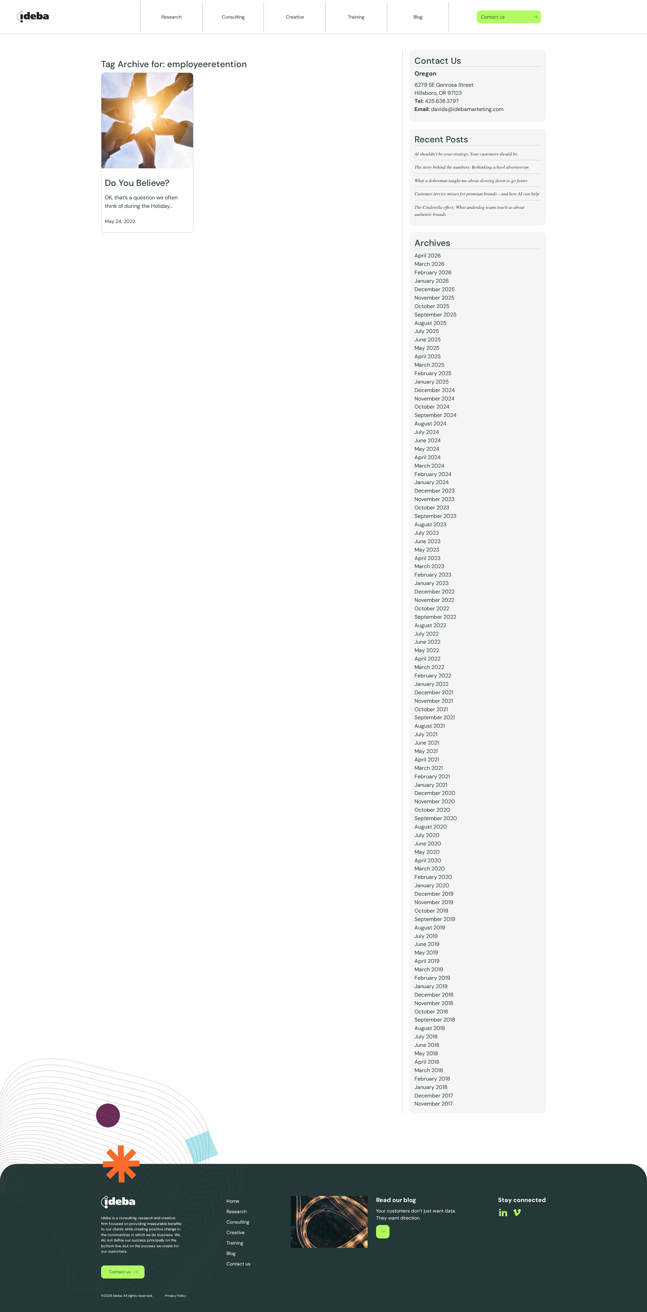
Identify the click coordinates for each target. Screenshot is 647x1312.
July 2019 (426, 936)
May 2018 (426, 1053)
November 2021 (433, 700)
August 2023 (430, 524)
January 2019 (431, 986)
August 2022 (430, 625)
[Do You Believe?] (147, 120)
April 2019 (426, 961)
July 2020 (426, 835)
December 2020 (434, 793)
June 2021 (426, 742)
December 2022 (434, 591)
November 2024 (434, 398)
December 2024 (434, 390)
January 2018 (431, 1087)
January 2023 (431, 583)
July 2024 (426, 432)
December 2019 (434, 893)
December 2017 (433, 1095)
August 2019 (429, 927)
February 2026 (433, 272)
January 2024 (431, 482)
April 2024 (427, 457)
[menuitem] (172, 17)
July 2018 (426, 1036)
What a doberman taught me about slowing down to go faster (470, 180)
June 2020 (427, 843)
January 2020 (431, 885)
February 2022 (432, 675)
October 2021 (431, 709)
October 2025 (432, 306)
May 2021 (426, 751)
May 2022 (426, 650)
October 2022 (431, 608)
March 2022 (429, 667)
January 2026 (431, 280)
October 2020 (432, 809)
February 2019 (432, 977)
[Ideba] (33, 17)
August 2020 (430, 826)
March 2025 (429, 364)
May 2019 (426, 952)
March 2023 (429, 566)
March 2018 (428, 1070)
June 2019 (426, 944)
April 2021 (426, 759)
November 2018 (433, 1003)
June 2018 (426, 1045)
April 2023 (427, 558)
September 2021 (434, 717)
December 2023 (434, 490)
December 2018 (434, 994)
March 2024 (429, 465)
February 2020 (433, 877)
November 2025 (434, 297)
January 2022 (431, 684)
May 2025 (426, 348)
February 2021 (432, 776)
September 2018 (434, 1019)
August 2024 (430, 423)
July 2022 (426, 633)
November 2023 (434, 499)
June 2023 (427, 541)
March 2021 (428, 768)
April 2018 (426, 1061)
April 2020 (427, 860)
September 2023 (435, 516)
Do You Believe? (137, 183)
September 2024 (435, 415)
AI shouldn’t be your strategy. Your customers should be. (466, 153)
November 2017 (433, 1103)
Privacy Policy (175, 1295)
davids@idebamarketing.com (467, 109)
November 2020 (434, 801)
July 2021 (425, 734)
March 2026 (429, 264)
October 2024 (432, 406)
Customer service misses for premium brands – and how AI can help (477, 193)
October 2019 (431, 910)
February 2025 (433, 373)
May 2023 (426, 549)
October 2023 (431, 507)
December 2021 (433, 692)
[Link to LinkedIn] (503, 1212)
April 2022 (427, 658)
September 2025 (435, 314)
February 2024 (433, 474)
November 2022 (434, 600)
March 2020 (429, 868)
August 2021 (429, 725)
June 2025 (427, 339)
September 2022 (435, 616)
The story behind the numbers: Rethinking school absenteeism (471, 167)
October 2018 (431, 1011)
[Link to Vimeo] (517, 1212)
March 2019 (428, 969)
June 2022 (427, 641)
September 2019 (434, 919)
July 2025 (426, 331)
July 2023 (426, 532)
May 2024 (426, 448)
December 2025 (434, 289)
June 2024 (427, 440)
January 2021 (430, 784)
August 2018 (429, 1028)
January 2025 (431, 381)
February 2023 (432, 574)
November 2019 (433, 902)
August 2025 (430, 323)
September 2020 (435, 818)
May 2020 (427, 852)
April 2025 (427, 356)
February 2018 (432, 1078)
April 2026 (427, 255)
